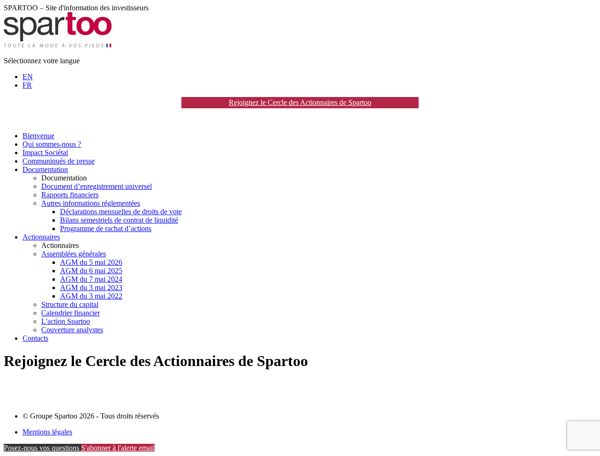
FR (27, 85)
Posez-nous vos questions (42, 448)
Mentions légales (47, 432)
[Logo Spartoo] (58, 45)
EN (27, 77)
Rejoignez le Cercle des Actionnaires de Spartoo (300, 102)
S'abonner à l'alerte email (118, 448)
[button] (64, 178)
